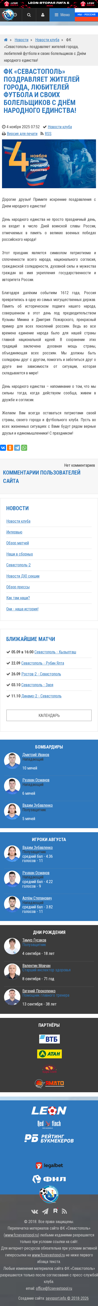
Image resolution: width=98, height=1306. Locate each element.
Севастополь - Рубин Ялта (42, 663)
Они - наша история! (22, 609)
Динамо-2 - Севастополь (41, 696)
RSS (48, 133)
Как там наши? (18, 597)
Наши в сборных (19, 554)
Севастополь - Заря (37, 684)
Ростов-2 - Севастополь (41, 674)
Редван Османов (36, 780)
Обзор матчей (17, 543)
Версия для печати (22, 133)
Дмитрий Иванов (35, 754)
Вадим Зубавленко (37, 805)
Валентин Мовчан (36, 965)
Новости (21, 39)
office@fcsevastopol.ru (54, 1288)
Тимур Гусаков (34, 940)
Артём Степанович (37, 898)
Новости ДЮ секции (22, 576)
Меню (65, 14)
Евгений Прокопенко (39, 991)
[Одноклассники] (10, 448)
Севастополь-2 (18, 565)
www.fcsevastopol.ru (21, 1235)
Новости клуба (47, 39)
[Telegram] (17, 448)
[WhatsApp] (24, 448)
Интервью (14, 532)
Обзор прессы (18, 587)
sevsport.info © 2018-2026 (67, 1298)
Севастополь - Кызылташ (55, 652)
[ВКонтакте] (3, 448)
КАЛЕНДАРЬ (49, 715)
